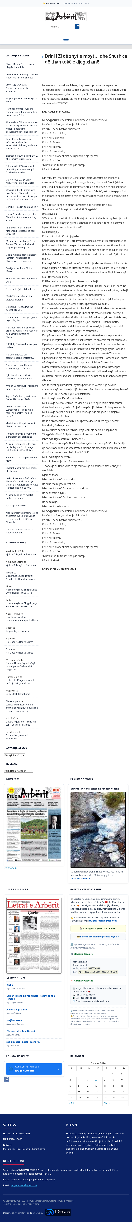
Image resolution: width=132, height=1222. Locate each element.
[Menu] (66, 39)
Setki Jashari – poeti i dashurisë (23, 1041)
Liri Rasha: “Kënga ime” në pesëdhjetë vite (19, 308)
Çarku (9, 985)
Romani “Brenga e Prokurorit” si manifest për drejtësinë (21, 435)
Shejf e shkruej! (14, 1020)
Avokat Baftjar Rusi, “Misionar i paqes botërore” (22, 387)
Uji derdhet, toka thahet (18, 694)
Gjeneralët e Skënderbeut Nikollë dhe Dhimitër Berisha (21, 577)
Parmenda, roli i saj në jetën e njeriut (21, 459)
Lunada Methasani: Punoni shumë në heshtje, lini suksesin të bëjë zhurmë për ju (22, 707)
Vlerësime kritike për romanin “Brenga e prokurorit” (21, 425)
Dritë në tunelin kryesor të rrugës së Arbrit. (19, 531)
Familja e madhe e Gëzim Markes (19, 270)
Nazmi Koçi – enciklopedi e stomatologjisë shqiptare (20, 367)
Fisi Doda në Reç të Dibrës (19, 642)
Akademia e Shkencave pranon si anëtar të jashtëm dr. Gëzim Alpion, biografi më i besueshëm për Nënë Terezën (22, 127)
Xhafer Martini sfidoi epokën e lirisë (21, 280)
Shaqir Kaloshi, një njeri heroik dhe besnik (21, 469)
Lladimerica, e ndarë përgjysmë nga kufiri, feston (22, 319)
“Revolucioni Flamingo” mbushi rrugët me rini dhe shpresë (22, 76)
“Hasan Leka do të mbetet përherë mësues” (19, 497)
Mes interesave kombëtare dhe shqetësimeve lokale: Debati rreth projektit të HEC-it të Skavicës (22, 517)
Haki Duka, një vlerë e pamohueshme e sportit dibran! (22, 619)
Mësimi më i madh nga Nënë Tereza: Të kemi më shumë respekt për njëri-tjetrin (20, 244)
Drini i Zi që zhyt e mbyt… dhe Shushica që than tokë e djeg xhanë (21, 217)
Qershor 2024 (11, 867)
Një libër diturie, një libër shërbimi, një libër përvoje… (20, 377)
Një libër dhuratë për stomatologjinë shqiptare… (20, 356)
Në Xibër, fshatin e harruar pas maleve (21, 346)
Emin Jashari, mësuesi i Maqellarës (17, 737)
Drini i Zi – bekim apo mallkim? (22, 206)
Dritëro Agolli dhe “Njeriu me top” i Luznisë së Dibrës (21, 723)
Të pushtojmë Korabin (17, 631)
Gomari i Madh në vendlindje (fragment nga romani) (30, 997)
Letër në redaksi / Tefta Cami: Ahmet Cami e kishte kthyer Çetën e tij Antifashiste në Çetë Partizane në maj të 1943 (22, 483)
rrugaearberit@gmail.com (103, 920)
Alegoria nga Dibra (16, 1009)
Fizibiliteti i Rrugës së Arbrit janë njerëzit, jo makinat (20, 682)
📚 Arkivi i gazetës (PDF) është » (98, 928)
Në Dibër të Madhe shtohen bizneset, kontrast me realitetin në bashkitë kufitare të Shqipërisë (22, 332)
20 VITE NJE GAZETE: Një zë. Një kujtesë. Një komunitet (18, 87)
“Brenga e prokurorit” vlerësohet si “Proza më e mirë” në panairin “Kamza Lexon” (19, 411)
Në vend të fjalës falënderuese (22, 289)
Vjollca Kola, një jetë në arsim (21, 554)
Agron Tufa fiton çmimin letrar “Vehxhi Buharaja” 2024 (21, 398)
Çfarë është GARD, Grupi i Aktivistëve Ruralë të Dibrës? (21, 181)
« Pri (71, 1103)
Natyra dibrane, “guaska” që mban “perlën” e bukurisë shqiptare (20, 666)
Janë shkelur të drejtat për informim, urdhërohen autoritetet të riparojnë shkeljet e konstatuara (22, 144)
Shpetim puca (13, 701)
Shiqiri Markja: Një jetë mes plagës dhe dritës (20, 66)
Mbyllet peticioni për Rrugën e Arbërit (21, 100)
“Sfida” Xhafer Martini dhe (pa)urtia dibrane (19, 298)
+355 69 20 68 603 (88, 998)
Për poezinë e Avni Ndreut (20, 1031)
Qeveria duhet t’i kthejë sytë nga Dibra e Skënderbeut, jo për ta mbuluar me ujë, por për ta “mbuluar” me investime (22, 195)
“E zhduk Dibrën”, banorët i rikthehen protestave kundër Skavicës (20, 230)
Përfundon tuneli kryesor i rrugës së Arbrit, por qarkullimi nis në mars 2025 (21, 111)
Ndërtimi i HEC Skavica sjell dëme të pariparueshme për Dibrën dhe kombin (20, 169)
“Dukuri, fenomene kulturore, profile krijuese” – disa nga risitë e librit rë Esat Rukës (21, 447)
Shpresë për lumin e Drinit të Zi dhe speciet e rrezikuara (22, 157)
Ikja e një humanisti (16, 505)
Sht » (106, 1103)
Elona (9, 649)
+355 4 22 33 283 (87, 994)
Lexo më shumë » (80, 878)
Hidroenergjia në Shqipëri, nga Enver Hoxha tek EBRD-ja (21, 591)
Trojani (9, 572)
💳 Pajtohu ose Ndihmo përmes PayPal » (98, 936)
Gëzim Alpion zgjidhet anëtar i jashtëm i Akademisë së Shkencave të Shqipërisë (21, 257)
